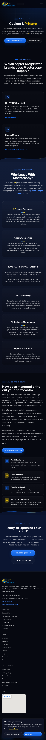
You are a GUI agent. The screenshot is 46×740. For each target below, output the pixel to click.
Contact (4, 660)
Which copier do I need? (15, 41)
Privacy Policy (6, 673)
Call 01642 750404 (23, 560)
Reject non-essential (12, 734)
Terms (4, 679)
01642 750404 (7, 602)
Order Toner (6, 685)
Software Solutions (8, 625)
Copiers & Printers (7, 613)
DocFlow (5, 628)
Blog (3, 654)
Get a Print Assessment (11, 450)
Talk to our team (34, 40)
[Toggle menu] (41, 4)
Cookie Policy (6, 676)
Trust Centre (6, 670)
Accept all (28, 734)
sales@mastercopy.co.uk (10, 604)
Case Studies (6, 647)
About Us (5, 638)
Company (5, 644)
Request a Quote (22, 553)
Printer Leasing (6, 619)
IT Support (5, 622)
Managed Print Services (9, 616)
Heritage (4, 641)
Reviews (4, 651)
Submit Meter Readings (9, 682)
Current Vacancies (7, 657)
